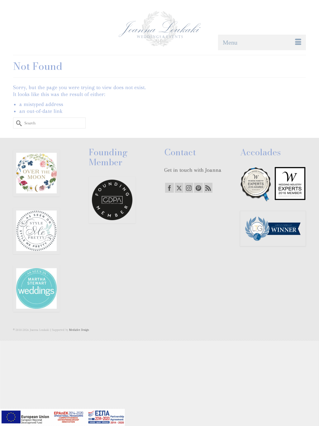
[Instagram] (188, 188)
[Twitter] (179, 188)
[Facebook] (169, 188)
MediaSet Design (79, 330)
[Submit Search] (17, 123)
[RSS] (208, 188)
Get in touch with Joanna (192, 170)
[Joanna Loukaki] (159, 29)
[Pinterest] (198, 188)
